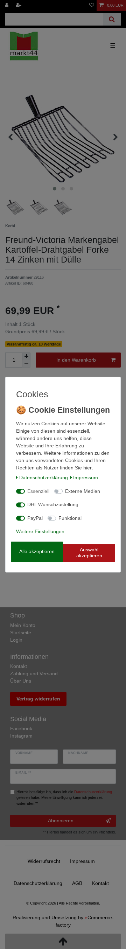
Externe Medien (82, 491)
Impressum (85, 478)
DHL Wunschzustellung (52, 505)
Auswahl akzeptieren (89, 553)
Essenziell (38, 491)
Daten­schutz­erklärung (43, 478)
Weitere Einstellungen (40, 532)
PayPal (35, 518)
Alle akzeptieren (37, 551)
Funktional (70, 518)
